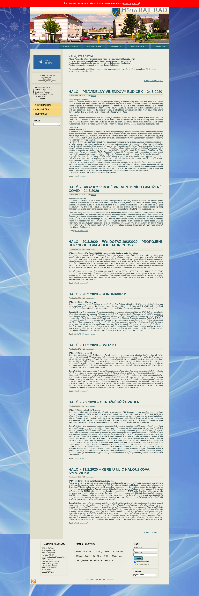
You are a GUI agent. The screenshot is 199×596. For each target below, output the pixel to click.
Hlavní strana (70, 46)
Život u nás (41, 114)
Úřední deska (94, 46)
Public (93, 96)
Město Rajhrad (43, 105)
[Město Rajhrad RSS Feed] (33, 581)
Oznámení (160, 46)
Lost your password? (142, 564)
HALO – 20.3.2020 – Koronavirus (98, 294)
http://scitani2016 (125, 414)
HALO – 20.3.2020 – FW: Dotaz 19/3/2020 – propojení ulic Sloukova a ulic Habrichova (115, 243)
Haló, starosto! (81, 176)
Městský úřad (42, 109)
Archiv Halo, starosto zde (80, 71)
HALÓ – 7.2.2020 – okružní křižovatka (104, 402)
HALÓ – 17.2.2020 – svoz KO (93, 345)
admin (93, 249)
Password (137, 552)
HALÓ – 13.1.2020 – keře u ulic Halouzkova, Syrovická (109, 471)
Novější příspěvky (153, 81)
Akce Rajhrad (138, 46)
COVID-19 (79, 334)
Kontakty (116, 46)
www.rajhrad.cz (131, 3)
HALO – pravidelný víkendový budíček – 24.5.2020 (115, 92)
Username (137, 547)
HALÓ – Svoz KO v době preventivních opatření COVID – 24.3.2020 (115, 189)
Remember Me (142, 562)
